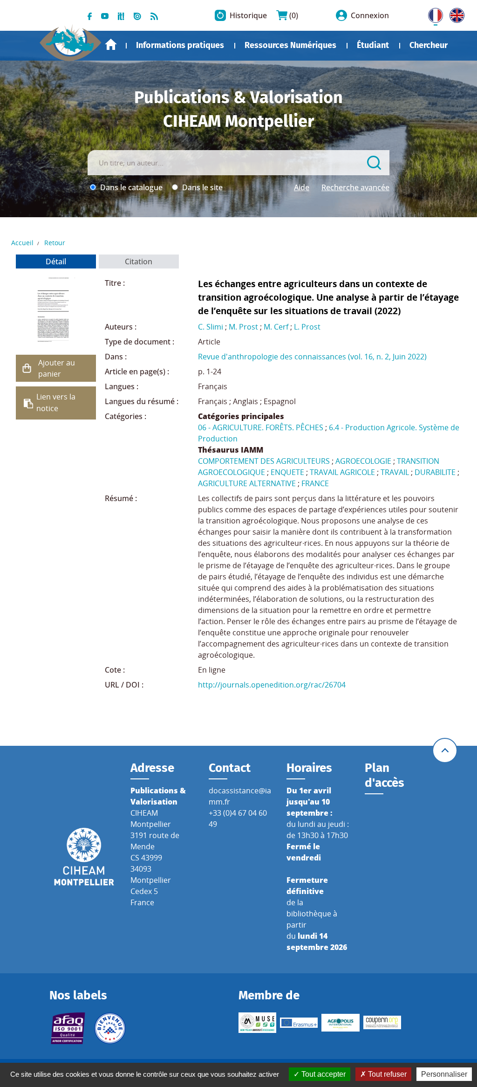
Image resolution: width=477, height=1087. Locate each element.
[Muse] (257, 1022)
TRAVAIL (395, 472)
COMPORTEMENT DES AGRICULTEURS (264, 461)
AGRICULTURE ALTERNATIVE (247, 483)
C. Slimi (210, 327)
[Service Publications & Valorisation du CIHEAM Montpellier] (71, 39)
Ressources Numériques (290, 45)
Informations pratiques (180, 45)
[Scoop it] (121, 15)
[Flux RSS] (154, 15)
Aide (301, 187)
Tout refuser (386, 1074)
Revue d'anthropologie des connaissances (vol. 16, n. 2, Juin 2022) (312, 356)
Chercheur (428, 45)
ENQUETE (287, 472)
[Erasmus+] (299, 1023)
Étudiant (373, 45)
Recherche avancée (355, 187)
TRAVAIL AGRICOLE (342, 472)
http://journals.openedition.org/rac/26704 (272, 685)
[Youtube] (105, 15)
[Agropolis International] (340, 1023)
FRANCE (315, 483)
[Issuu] (137, 15)
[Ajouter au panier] (27, 368)
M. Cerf (276, 327)
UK (455, 13)
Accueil (111, 44)
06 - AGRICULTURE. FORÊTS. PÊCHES (260, 427)
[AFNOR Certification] (68, 1028)
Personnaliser (444, 1074)
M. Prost (243, 327)
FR (432, 13)
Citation (138, 261)
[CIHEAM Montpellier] (84, 856)
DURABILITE (435, 472)
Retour (54, 242)
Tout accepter (323, 1074)
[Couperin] (382, 1022)
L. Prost (307, 327)
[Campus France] (110, 1028)
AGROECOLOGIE (363, 461)
